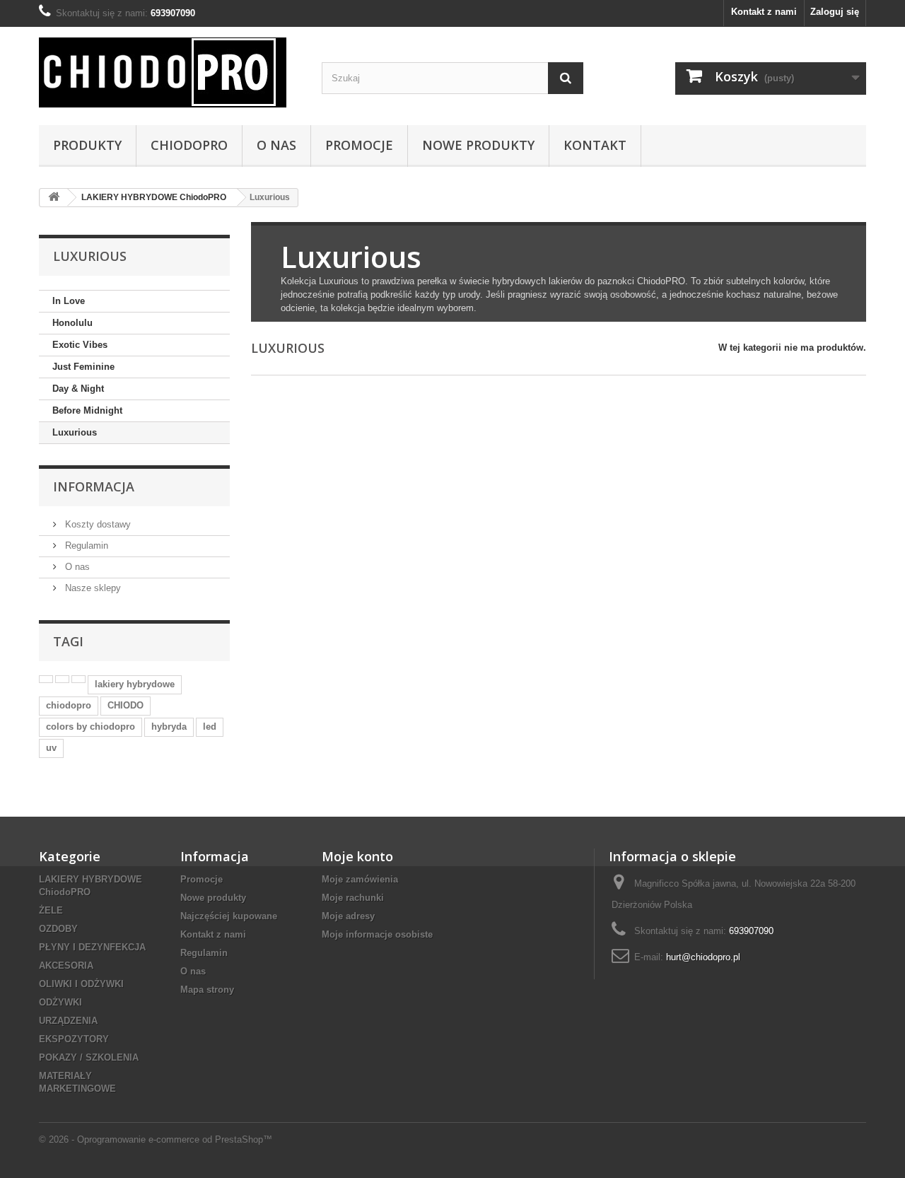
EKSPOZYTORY (74, 1039)
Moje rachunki (353, 897)
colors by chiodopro (90, 726)
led (209, 726)
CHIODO (125, 705)
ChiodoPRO (189, 144)
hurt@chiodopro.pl (703, 957)
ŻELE (51, 910)
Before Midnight (87, 410)
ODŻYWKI (60, 1002)
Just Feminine (83, 366)
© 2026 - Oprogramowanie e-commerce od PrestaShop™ (155, 1139)
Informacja (93, 486)
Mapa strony (207, 989)
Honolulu (72, 322)
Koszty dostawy (96, 524)
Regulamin (85, 545)
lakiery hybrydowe (135, 684)
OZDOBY (58, 928)
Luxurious (74, 432)
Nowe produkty (213, 897)
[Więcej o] (46, 679)
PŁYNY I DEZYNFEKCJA (92, 947)
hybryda (169, 726)
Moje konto (357, 856)
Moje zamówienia (360, 879)
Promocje (359, 144)
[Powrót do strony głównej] (53, 197)
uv (51, 747)
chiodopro (68, 705)
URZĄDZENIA (68, 1020)
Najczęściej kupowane (228, 916)
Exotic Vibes (79, 344)
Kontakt (595, 144)
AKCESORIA (66, 965)
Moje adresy (348, 916)
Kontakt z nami (764, 11)
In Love (68, 301)
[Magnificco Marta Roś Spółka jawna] (169, 72)
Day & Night (78, 388)
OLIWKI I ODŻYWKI (81, 984)
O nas (276, 144)
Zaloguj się (834, 11)
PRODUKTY (87, 144)
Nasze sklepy (91, 588)
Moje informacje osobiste (377, 934)
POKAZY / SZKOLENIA (89, 1057)
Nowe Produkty (478, 144)
